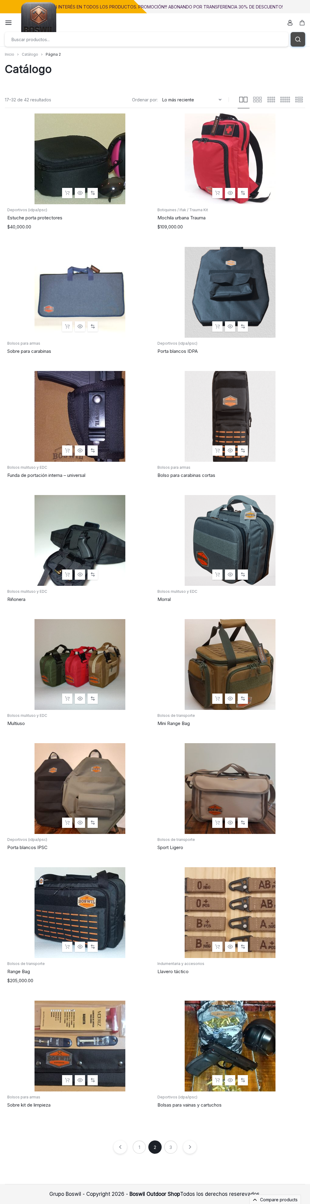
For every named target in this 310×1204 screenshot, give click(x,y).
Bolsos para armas (23, 343)
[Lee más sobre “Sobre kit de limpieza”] (67, 1080)
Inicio (9, 54)
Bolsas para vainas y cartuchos (189, 1105)
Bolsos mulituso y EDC (27, 467)
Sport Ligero (170, 847)
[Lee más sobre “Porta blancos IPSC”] (67, 823)
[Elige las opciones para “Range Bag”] (67, 947)
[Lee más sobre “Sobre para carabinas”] (67, 326)
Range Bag (18, 971)
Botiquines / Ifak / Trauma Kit (182, 210)
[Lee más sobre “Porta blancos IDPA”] (217, 326)
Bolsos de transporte (176, 715)
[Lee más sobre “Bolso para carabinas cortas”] (217, 450)
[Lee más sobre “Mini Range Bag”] (217, 699)
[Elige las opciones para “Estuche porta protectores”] (67, 193)
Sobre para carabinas (29, 351)
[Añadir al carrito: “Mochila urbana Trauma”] (217, 193)
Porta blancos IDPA (177, 351)
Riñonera (16, 599)
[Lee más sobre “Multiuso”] (67, 699)
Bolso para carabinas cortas (186, 475)
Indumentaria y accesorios (180, 963)
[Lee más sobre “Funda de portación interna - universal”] (67, 450)
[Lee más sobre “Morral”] (217, 574)
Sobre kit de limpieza (29, 1105)
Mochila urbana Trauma (181, 218)
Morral (164, 599)
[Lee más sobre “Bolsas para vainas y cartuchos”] (217, 1080)
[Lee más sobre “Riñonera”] (67, 574)
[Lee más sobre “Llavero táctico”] (217, 947)
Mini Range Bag (173, 723)
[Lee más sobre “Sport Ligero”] (217, 823)
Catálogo (30, 54)
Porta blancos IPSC (27, 847)
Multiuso (16, 723)
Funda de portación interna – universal (46, 475)
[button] (92, 193)
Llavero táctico (173, 971)
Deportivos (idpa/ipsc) (27, 210)
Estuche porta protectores (34, 218)
